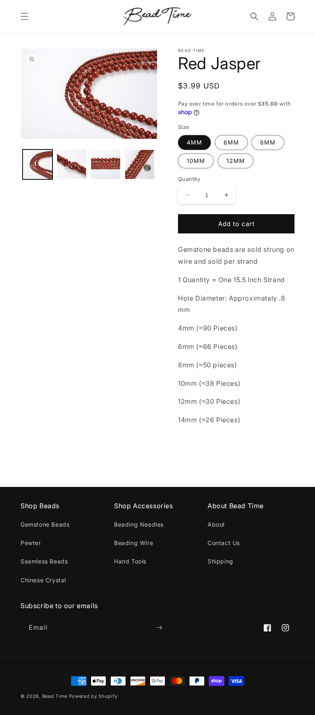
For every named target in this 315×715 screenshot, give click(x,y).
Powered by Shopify (93, 696)
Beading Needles (139, 524)
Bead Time (55, 696)
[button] (25, 16)
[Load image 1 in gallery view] (37, 164)
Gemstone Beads (45, 524)
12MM (235, 160)
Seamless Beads (44, 561)
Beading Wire (133, 542)
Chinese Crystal (43, 580)
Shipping (220, 561)
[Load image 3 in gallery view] (106, 164)
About (216, 524)
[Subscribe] (159, 627)
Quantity (189, 179)
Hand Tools (130, 561)
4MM (194, 142)
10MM (196, 160)
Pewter (31, 542)
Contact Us (224, 542)
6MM (231, 142)
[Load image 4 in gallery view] (140, 164)
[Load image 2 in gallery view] (72, 164)
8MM (268, 142)
